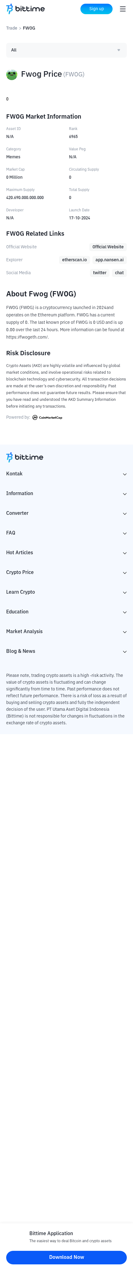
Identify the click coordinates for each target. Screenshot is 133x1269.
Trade (11, 28)
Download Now (66, 1257)
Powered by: (18, 417)
